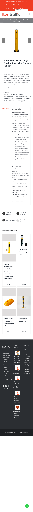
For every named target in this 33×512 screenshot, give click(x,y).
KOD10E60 (7, 100)
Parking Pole (13, 100)
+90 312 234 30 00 (6, 367)
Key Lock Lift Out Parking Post (23, 252)
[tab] (6, 108)
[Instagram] (8, 386)
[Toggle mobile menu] (30, 14)
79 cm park (10, 96)
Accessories (27, 373)
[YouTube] (7, 388)
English (19, 9)
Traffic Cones (27, 362)
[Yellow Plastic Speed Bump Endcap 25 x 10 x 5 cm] (9, 302)
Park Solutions (14, 94)
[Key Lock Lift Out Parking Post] (24, 240)
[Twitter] (6, 386)
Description (5, 108)
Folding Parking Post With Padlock (20, 98)
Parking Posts (22, 94)
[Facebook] (3, 386)
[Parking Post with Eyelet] (24, 302)
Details (9, 284)
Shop (8, 19)
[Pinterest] (4, 388)
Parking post (21, 100)
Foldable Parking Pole (19, 96)
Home (4, 19)
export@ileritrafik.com (21, 1)
